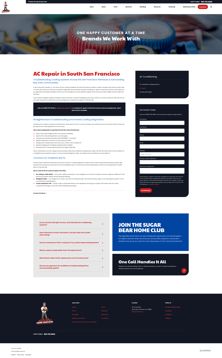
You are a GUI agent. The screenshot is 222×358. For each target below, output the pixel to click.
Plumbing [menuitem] (143, 7)
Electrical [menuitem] (129, 7)
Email (141, 143)
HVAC (74, 311)
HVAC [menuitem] (115, 7)
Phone (142, 135)
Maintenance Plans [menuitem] (189, 7)
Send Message (145, 190)
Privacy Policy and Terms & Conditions (84, 322)
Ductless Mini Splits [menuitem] (146, 92)
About (103, 307)
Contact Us (202, 7)
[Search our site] (211, 7)
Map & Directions (137, 312)
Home (74, 307)
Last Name (143, 127)
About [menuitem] (104, 7)
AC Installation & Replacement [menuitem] (150, 84)
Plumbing (75, 314)
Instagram (168, 314)
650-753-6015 (206, 2)
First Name (143, 119)
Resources (104, 314)
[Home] (5, 7)
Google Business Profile (172, 307)
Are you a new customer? (148, 158)
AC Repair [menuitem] (143, 88)
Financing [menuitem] (172, 7)
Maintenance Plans (78, 318)
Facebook (168, 311)
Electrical (104, 311)
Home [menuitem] (92, 7)
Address (142, 150)
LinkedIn (168, 318)
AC (51, 87)
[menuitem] (13, 355)
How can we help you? (147, 166)
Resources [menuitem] (157, 7)
